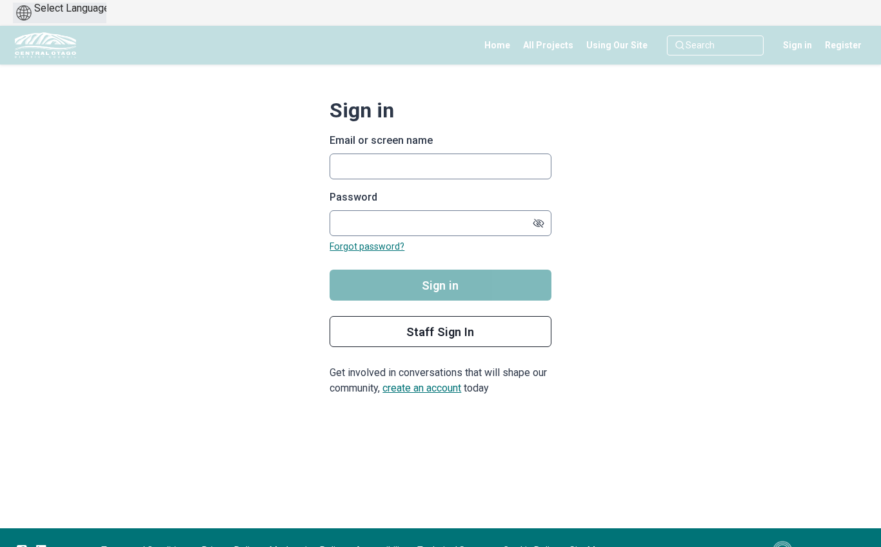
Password (353, 197)
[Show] (538, 223)
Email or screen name (381, 140)
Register (843, 45)
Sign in (797, 45)
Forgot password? (367, 246)
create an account (421, 388)
